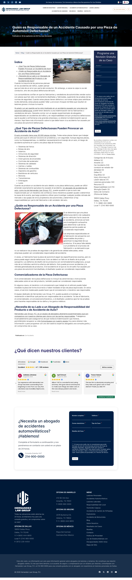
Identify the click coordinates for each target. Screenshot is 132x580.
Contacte (87, 11)
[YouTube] (19, 2)
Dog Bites (98, 175)
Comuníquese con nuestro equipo (54, 321)
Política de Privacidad (95, 536)
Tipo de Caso (97, 423)
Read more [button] (21, 391)
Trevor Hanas (96, 375)
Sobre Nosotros (92, 523)
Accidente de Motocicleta (96, 517)
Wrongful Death (100, 189)
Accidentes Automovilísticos (97, 499)
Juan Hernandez (46, 36)
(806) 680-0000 (64, 504)
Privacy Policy (111, 154)
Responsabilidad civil (102, 187)
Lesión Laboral (94, 7)
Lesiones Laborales (94, 502)
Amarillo (97, 163)
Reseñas (80, 11)
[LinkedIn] (16, 2)
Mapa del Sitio (92, 545)
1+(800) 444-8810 (23, 535)
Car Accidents (29, 335)
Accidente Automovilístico (79, 7)
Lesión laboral (99, 180)
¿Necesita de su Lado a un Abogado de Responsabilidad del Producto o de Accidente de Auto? (34, 78)
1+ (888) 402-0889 (104, 203)
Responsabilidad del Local (96, 505)
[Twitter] (103, 572)
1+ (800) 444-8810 (66, 521)
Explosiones (91, 514)
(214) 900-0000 (107, 205)
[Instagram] (12, 2)
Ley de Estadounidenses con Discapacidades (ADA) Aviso (97, 540)
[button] (32, 361)
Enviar (98, 131)
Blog (22, 53)
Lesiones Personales (94, 495)
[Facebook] (4, 2)
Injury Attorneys (100, 177)
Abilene (97, 160)
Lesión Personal (62, 7)
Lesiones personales (102, 182)
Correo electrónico (79, 423)
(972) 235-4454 (23, 542)
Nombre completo (78, 415)
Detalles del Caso (78, 431)
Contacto (90, 532)
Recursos (72, 11)
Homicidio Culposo (94, 508)
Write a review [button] (107, 367)
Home (17, 53)
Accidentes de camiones (60, 11)
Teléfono (95, 415)
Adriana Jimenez (29, 375)
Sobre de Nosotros (49, 7)
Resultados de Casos (94, 526)
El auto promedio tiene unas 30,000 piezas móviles (35, 135)
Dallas (96, 172)
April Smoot (61, 375)
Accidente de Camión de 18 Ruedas (100, 511)
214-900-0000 (34, 456)
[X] (8, 2)
